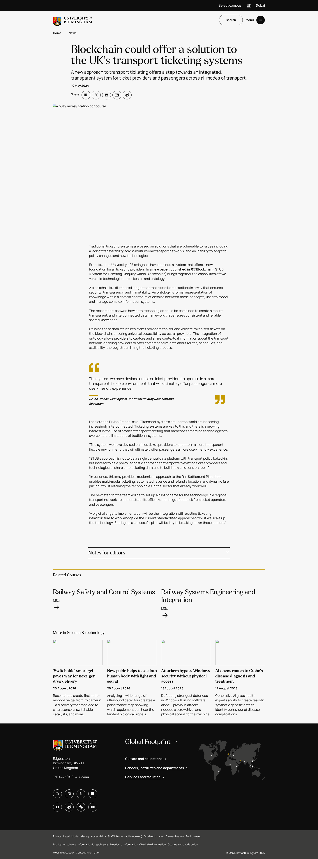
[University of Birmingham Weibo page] (69, 807)
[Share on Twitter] (96, 95)
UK (249, 5)
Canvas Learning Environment (183, 836)
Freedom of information (123, 844)
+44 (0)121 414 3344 (74, 776)
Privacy (57, 836)
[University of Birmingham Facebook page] (92, 793)
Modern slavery (80, 836)
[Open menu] (260, 20)
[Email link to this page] (116, 95)
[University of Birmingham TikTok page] (57, 807)
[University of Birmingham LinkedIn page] (69, 793)
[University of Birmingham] (72, 20)
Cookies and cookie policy (183, 844)
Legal (66, 836)
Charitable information (152, 844)
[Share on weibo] (127, 95)
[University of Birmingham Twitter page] (81, 793)
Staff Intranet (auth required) (125, 836)
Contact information (88, 852)
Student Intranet (154, 836)
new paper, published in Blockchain (182, 269)
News (73, 33)
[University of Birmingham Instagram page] (57, 793)
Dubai (260, 5)
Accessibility (98, 836)
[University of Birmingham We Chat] (81, 807)
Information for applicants (93, 844)
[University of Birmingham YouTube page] (92, 807)
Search (231, 20)
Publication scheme (64, 844)
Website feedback (63, 852)
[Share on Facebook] (86, 95)
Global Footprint (148, 741)
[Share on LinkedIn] (106, 95)
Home (57, 33)
